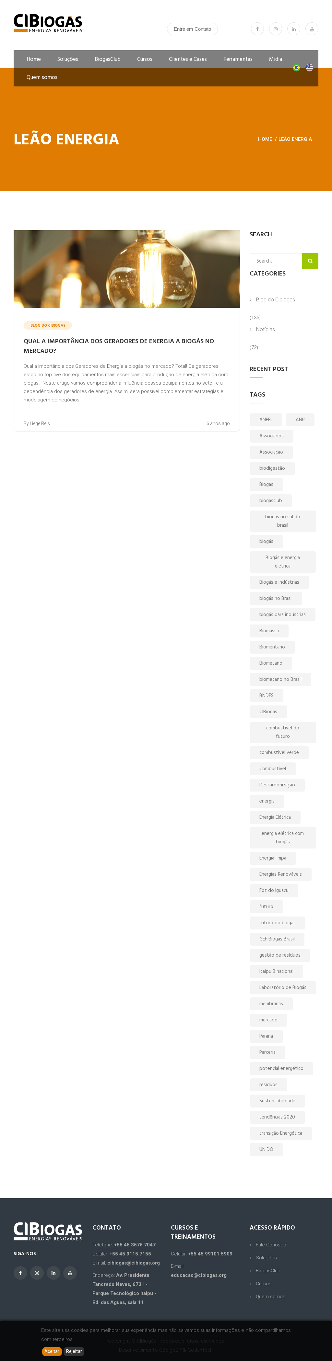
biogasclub (270, 501)
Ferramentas (238, 59)
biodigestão (272, 468)
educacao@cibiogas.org (199, 1275)
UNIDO (266, 1149)
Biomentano (272, 647)
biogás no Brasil (275, 598)
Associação (271, 452)
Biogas (266, 485)
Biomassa (269, 631)
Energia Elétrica (275, 817)
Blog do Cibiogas (275, 300)
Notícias (265, 329)
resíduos (268, 1085)
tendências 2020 (277, 1117)
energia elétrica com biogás (283, 838)
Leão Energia (295, 139)
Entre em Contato (192, 29)
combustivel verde (279, 753)
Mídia (275, 59)
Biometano (270, 663)
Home (34, 59)
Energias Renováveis (280, 874)
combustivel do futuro (282, 732)
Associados (271, 436)
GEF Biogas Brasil (277, 939)
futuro (266, 907)
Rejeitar (74, 1351)
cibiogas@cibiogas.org (133, 1263)
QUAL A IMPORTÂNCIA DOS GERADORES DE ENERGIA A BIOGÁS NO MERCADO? (119, 346)
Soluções (67, 59)
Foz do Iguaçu (274, 890)
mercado (268, 1020)
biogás (266, 542)
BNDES (266, 696)
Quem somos (42, 77)
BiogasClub (108, 59)
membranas (271, 1004)
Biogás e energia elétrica (283, 562)
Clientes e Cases (188, 59)
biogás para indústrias (282, 615)
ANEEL (266, 420)
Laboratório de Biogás (282, 988)
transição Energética (280, 1133)
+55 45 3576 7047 (135, 1245)
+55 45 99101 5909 (210, 1254)
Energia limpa (272, 858)
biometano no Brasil (280, 679)
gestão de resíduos (280, 955)
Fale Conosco (271, 1245)
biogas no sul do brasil (282, 521)
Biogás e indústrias (279, 582)
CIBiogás (268, 712)
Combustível (272, 769)
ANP (300, 420)
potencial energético (281, 1069)
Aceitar (51, 1351)
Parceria (267, 1052)
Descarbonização (277, 785)
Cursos (144, 59)
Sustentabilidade (277, 1101)
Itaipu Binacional (276, 971)
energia (267, 801)
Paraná (266, 1036)
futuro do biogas (277, 923)
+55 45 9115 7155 (130, 1254)
